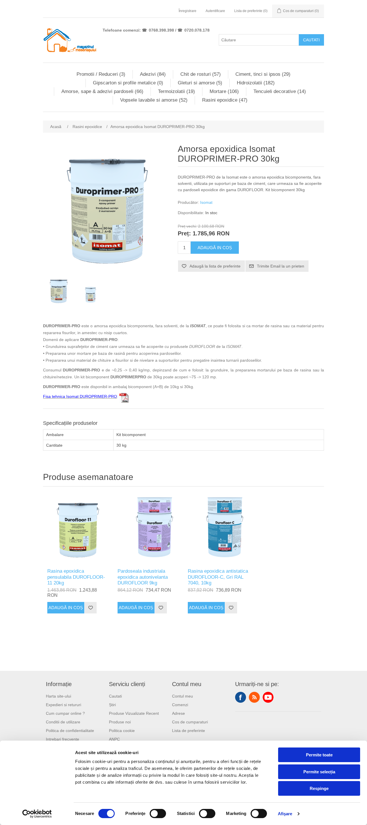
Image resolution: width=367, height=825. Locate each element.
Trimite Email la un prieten (280, 266)
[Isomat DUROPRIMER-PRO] (58, 290)
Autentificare (215, 11)
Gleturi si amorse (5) (200, 83)
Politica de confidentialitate (70, 730)
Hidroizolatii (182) (256, 83)
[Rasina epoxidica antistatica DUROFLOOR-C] (218, 529)
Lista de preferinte (188, 730)
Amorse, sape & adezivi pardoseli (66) (102, 91)
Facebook (240, 697)
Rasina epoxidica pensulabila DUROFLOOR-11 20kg (76, 577)
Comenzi (180, 704)
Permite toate (319, 754)
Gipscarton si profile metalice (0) (128, 83)
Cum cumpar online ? (65, 713)
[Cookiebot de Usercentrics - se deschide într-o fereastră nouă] (37, 813)
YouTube (268, 697)
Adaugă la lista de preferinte (215, 266)
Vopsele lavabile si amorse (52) (154, 100)
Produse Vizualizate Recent (134, 713)
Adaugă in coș (215, 247)
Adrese (178, 713)
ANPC (114, 739)
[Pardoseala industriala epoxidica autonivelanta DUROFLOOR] (148, 529)
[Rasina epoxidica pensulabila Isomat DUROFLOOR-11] (78, 529)
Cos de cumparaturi (190, 722)
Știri (112, 704)
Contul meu (182, 696)
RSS (254, 697)
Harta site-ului (58, 696)
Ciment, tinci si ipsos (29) (262, 74)
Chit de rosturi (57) (200, 74)
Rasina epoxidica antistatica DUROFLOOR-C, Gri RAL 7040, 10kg (218, 577)
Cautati (311, 40)
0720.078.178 (197, 30)
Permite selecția (319, 771)
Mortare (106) (224, 91)
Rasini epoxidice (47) (224, 100)
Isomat (206, 202)
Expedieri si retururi (63, 704)
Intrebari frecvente (62, 739)
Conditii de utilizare (63, 722)
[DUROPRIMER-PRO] (90, 290)
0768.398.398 (161, 30)
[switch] (158, 813)
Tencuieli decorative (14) (279, 91)
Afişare (285, 813)
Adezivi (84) (153, 74)
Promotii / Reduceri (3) (101, 74)
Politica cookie (122, 730)
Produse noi (120, 722)
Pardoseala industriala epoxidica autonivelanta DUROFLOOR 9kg (143, 577)
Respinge (319, 788)
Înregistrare (187, 11)
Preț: (184, 234)
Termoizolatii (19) (176, 91)
